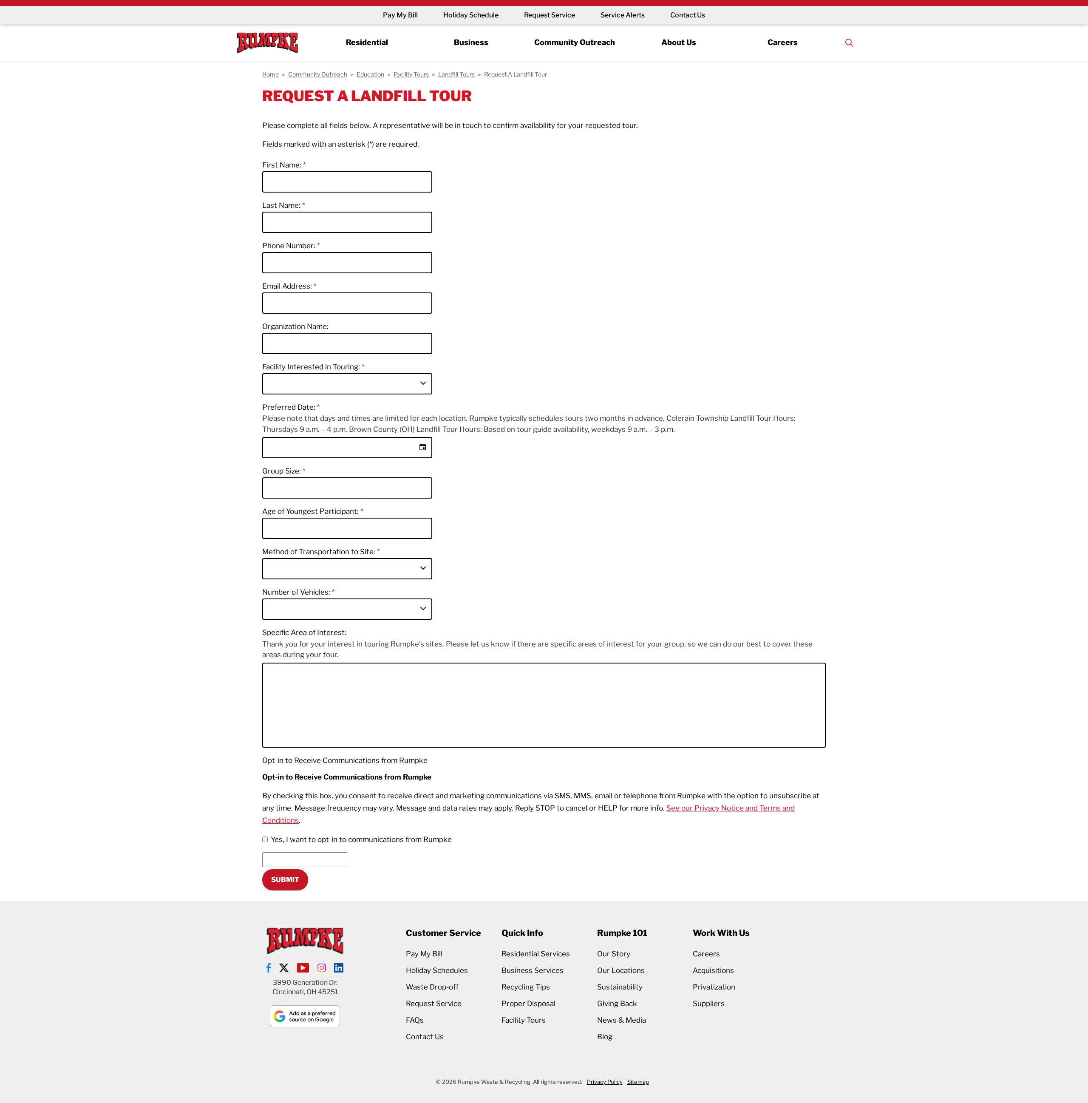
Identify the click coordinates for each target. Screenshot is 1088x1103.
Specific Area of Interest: (304, 632)
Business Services (533, 970)
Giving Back (617, 1003)
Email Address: (288, 286)
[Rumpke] (267, 42)
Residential (367, 42)
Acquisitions (713, 970)
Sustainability (620, 987)
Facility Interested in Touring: (312, 367)
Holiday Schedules (437, 970)
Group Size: (282, 471)
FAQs (415, 1020)
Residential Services (536, 954)
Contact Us (687, 15)
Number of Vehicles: (297, 592)
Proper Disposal (528, 1003)
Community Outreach (574, 42)
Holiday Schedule (471, 15)
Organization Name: (295, 326)
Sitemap (638, 1081)
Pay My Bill (400, 15)
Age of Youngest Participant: (311, 511)
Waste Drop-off (432, 987)
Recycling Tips (526, 987)
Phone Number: (289, 245)
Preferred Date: (289, 407)
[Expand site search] (849, 43)
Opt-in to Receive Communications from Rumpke (345, 760)
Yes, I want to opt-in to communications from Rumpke (361, 839)
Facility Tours (524, 1020)
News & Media (621, 1020)
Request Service (549, 15)
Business (471, 42)
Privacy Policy (605, 1081)
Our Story (613, 954)
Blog (604, 1036)
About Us (678, 42)
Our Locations (621, 970)
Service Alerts (623, 15)
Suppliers (709, 1003)
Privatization (714, 987)
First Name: (282, 165)
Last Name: (282, 205)
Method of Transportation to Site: (319, 551)
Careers (783, 42)
